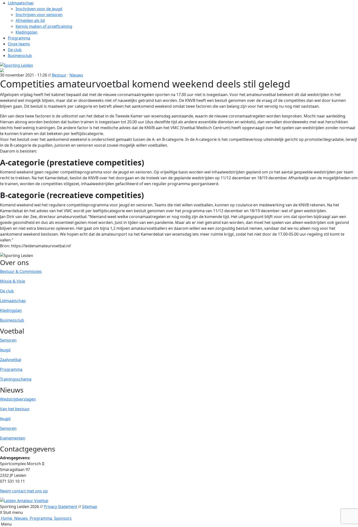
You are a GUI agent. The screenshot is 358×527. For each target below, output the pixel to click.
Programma (19, 38)
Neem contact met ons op (24, 491)
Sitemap (89, 506)
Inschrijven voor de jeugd (39, 8)
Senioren (8, 340)
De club (15, 49)
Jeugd (5, 350)
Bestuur (59, 75)
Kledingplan (27, 32)
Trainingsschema (15, 379)
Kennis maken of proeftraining (44, 26)
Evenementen (12, 438)
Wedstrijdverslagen (18, 399)
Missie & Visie (12, 281)
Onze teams (19, 44)
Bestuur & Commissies (21, 271)
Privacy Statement (60, 506)
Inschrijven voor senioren (39, 14)
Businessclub (20, 55)
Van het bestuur (15, 409)
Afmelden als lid (30, 20)
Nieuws (76, 75)
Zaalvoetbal (10, 359)
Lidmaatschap (21, 3)
